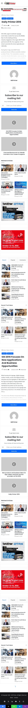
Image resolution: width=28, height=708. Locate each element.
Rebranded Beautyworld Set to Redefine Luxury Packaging (6, 175)
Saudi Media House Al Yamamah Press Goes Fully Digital (17, 296)
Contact (16, 697)
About (11, 697)
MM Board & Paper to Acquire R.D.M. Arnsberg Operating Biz (18, 288)
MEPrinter (6, 25)
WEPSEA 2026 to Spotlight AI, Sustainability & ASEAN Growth (19, 192)
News (8, 15)
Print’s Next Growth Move (20, 173)
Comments (23, 260)
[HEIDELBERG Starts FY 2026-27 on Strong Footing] (6, 267)
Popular (13, 260)
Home (4, 15)
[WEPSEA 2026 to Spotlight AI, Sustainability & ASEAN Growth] (21, 185)
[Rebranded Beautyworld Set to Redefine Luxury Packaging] (7, 167)
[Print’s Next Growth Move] (21, 167)
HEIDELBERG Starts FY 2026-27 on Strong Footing (17, 266)
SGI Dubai (10, 18)
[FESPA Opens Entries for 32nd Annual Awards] (7, 185)
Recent (4, 260)
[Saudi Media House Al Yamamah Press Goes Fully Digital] (6, 296)
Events (12, 15)
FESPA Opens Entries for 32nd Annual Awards (7, 191)
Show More (13, 63)
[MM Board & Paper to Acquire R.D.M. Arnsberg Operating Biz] (6, 289)
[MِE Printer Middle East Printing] (10, 3)
